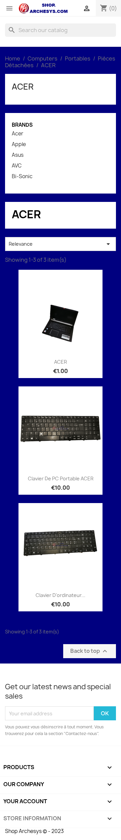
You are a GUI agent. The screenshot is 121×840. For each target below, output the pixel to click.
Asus (18, 155)
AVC (17, 165)
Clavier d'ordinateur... (60, 595)
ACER (23, 86)
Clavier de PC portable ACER (60, 478)
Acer (17, 133)
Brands (22, 124)
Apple (19, 144)
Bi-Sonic (22, 176)
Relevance (60, 244)
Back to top (89, 651)
